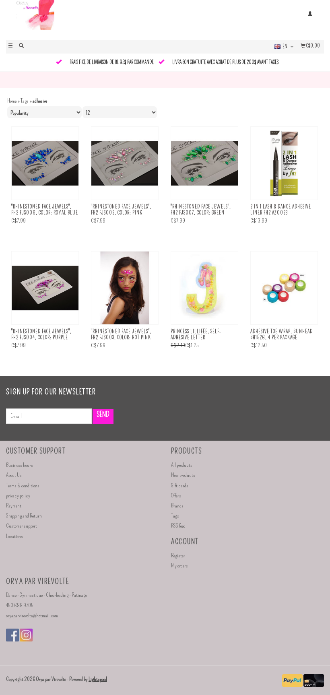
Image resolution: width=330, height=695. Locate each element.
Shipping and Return (24, 515)
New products (183, 475)
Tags (25, 100)
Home (11, 100)
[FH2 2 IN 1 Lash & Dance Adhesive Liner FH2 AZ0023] (284, 163)
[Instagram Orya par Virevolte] (26, 635)
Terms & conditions (22, 485)
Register (178, 555)
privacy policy (18, 495)
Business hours (19, 465)
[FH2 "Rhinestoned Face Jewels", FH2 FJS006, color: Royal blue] (45, 163)
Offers (176, 495)
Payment (13, 505)
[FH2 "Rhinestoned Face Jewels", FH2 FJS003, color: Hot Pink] (124, 288)
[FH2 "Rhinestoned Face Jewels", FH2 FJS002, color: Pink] (124, 163)
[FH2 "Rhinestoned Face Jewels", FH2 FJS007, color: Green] (204, 163)
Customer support (21, 525)
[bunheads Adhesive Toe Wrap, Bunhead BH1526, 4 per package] (284, 288)
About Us (14, 475)
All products (181, 465)
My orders (179, 565)
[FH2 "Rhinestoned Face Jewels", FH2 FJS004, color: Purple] (45, 288)
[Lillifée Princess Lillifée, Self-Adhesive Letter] (204, 288)
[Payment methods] (292, 679)
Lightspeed (98, 679)
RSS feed (178, 525)
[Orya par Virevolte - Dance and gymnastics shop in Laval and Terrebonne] (85, 19)
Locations (14, 536)
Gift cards (179, 485)
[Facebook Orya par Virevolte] (12, 635)
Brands (177, 505)
